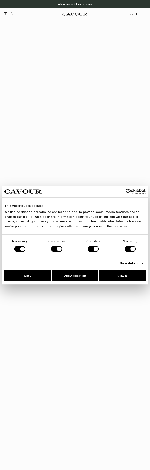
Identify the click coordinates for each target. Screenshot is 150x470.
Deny (27, 275)
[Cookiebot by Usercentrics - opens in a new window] (128, 191)
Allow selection (75, 275)
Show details (128, 263)
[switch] (56, 249)
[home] (75, 14)
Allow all (122, 275)
